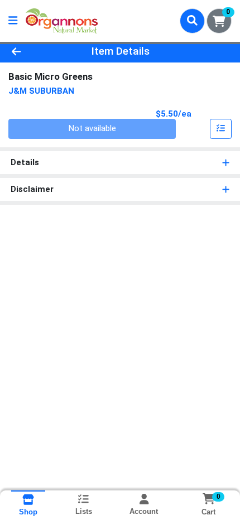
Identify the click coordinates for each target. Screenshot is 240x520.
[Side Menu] (12, 20)
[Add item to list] (221, 129)
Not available (92, 128)
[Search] (192, 20)
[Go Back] (36, 52)
